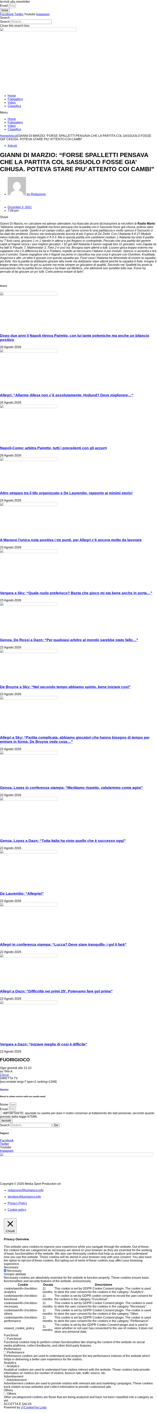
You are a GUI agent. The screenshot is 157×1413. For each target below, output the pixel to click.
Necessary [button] (11, 1267)
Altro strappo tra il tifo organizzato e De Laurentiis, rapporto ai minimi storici (66, 493)
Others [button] (8, 1390)
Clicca (4, 1074)
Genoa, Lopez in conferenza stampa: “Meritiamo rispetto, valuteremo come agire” (71, 788)
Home (12, 95)
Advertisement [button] (13, 1376)
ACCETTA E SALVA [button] (18, 1404)
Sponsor (4, 1089)
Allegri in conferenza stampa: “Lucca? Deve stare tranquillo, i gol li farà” (63, 944)
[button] (78, 17)
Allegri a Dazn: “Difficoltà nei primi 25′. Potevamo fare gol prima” (56, 991)
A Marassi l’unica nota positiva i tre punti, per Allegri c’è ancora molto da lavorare (71, 540)
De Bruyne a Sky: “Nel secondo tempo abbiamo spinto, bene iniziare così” (65, 687)
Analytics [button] (10, 1362)
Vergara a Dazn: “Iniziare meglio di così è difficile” (43, 1044)
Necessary (14, 1270)
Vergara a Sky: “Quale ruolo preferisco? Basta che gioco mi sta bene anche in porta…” (76, 593)
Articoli (13, 135)
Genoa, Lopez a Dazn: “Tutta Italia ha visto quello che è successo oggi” (63, 841)
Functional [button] (11, 1335)
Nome (4, 1104)
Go (56, 1125)
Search (5, 21)
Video (12, 102)
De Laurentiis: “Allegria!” (22, 893)
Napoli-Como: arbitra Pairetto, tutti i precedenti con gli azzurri (53, 448)
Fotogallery (15, 99)
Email (4, 5)
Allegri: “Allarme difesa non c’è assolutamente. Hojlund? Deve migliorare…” (66, 395)
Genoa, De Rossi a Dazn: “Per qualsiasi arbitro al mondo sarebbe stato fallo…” (69, 640)
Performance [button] (12, 1349)
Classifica (14, 106)
